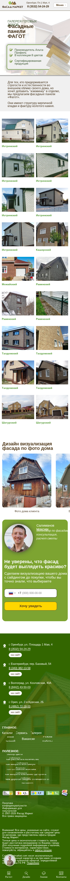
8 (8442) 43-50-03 (19, 687)
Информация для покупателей (12, 809)
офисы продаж (43, 850)
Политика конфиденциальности (14, 804)
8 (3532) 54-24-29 (19, 649)
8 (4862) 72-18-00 (19, 706)
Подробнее (33, 863)
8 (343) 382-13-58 (19, 668)
